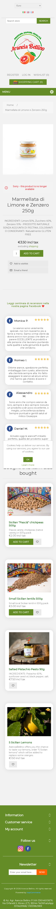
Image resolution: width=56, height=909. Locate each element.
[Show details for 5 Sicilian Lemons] (29, 721)
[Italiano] (24, 12)
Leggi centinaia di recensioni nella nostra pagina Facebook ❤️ (28, 305)
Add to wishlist (21, 263)
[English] (28, 12)
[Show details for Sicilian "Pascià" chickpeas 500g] (29, 501)
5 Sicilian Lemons (20, 742)
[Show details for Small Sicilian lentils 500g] (29, 578)
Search (43, 21)
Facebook (20, 848)
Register (13, 74)
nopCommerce (33, 892)
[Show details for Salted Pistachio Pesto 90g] (29, 648)
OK (28, 459)
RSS (35, 848)
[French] (32, 12)
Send (42, 872)
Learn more (28, 465)
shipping (33, 246)
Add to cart (32, 253)
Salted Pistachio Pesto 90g (27, 669)
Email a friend (21, 270)
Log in (26, 74)
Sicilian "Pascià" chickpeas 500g (26, 524)
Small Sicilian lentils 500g (26, 598)
